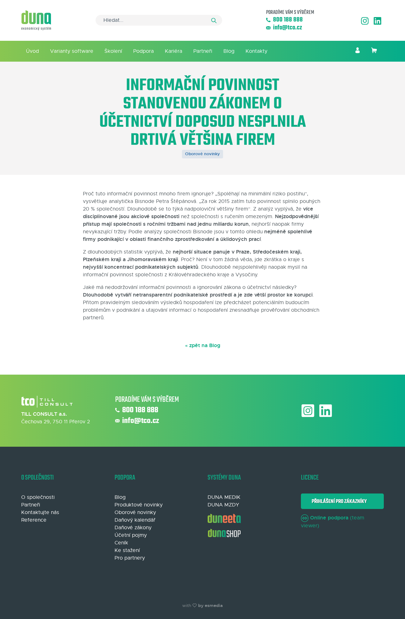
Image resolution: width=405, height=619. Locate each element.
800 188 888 (288, 20)
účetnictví (259, 287)
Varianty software (71, 51)
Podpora (143, 51)
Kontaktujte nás (40, 512)
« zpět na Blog (202, 345)
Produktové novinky (139, 505)
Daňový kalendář (135, 520)
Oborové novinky (202, 153)
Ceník (121, 543)
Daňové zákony (133, 527)
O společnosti (38, 497)
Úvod (32, 51)
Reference (34, 520)
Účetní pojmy (131, 535)
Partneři (202, 51)
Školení (113, 51)
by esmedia (210, 605)
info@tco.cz (287, 28)
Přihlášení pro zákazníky (338, 502)
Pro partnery (130, 558)
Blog (228, 51)
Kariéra (173, 51)
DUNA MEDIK (224, 497)
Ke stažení (127, 550)
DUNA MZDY (223, 505)
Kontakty (256, 51)
